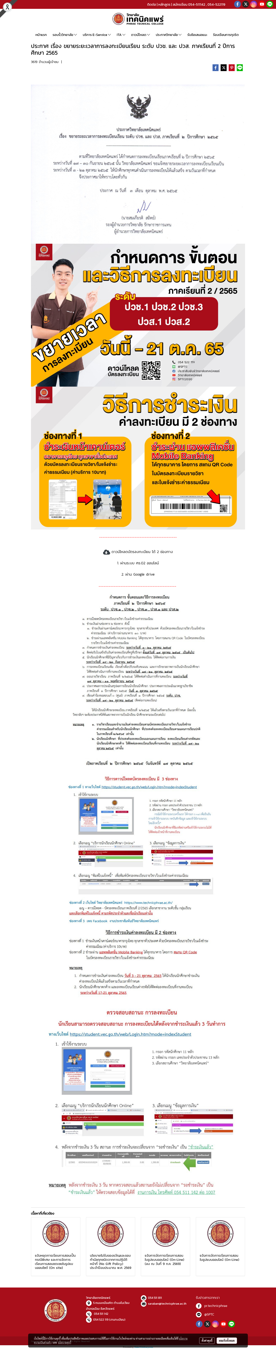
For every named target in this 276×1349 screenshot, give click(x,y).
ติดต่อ (151, 4)
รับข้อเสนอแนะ (197, 34)
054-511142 (196, 4)
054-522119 (216, 4)
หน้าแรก (41, 34)
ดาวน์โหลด (139, 34)
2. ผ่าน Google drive (138, 574)
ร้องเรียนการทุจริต (226, 34)
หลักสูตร (164, 4)
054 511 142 (101, 1313)
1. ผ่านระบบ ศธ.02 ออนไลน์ (138, 563)
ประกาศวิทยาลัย (167, 34)
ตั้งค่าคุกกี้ (207, 1340)
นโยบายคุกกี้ (64, 1342)
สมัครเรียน (180, 4)
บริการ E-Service (95, 34)
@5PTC (209, 1314)
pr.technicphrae (215, 1305)
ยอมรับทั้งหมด (227, 1340)
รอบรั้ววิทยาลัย (63, 34)
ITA (119, 34)
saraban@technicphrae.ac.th (167, 1303)
